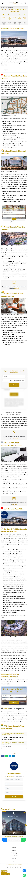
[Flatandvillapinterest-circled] (20, 867)
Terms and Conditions (14, 856)
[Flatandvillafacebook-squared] (7, 867)
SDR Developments (16, 709)
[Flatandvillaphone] (24, 870)
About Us (14, 848)
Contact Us (14, 850)
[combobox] (14, 389)
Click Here (16, 288)
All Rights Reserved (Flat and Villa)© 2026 (14, 864)
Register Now (14, 385)
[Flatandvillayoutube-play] (15, 867)
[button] (2, 3)
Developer (14, 858)
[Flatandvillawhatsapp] (24, 875)
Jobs (14, 861)
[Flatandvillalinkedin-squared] (12, 867)
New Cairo (3, 7)
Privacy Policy (14, 853)
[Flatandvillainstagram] (10, 867)
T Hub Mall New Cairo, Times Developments (14, 837)
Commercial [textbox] (7, 390)
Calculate (14, 394)
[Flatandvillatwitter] (17, 867)
